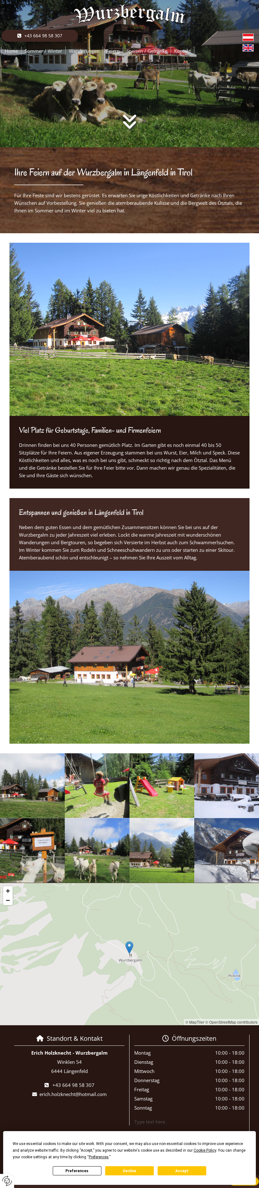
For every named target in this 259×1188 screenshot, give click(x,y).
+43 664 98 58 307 (73, 1085)
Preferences (76, 1171)
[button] (40, 36)
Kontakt (182, 51)
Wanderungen (84, 51)
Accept (182, 1171)
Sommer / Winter (43, 51)
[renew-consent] (7, 1181)
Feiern (113, 51)
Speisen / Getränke (146, 51)
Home (11, 51)
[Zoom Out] (8, 900)
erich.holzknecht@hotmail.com (73, 1094)
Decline (129, 1171)
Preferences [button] (99, 1157)
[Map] (129, 954)
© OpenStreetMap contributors (231, 1022)
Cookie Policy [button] (205, 1150)
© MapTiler (194, 1022)
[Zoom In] (8, 891)
